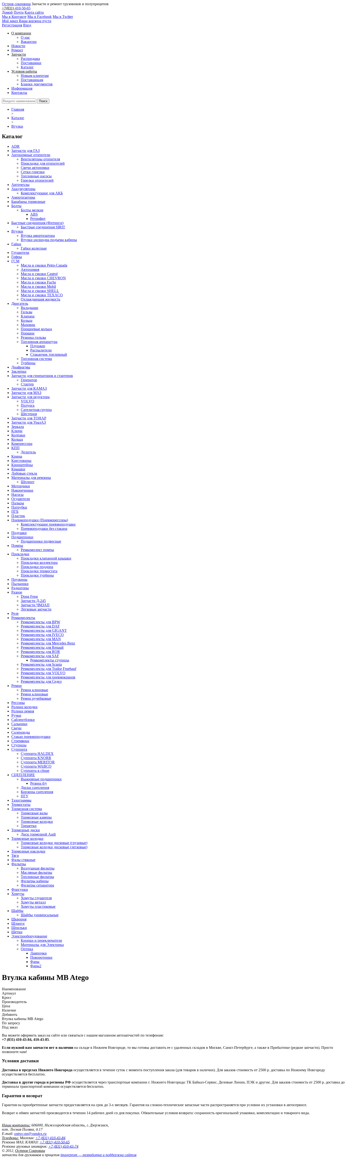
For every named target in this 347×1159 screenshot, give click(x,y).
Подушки (19, 533)
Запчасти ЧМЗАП (35, 605)
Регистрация (12, 25)
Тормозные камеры (36, 817)
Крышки (18, 469)
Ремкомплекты (23, 618)
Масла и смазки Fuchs (38, 282)
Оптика (27, 949)
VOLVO (27, 401)
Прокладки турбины (37, 575)
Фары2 (35, 966)
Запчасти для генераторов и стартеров (42, 376)
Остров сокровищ (16, 4)
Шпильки (19, 928)
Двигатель (19, 303)
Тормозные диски (25, 830)
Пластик (18, 516)
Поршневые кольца (36, 329)
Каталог (27, 67)
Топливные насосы (36, 176)
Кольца (26, 320)
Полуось (27, 405)
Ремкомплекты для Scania (41, 664)
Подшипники (22, 537)
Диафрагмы (20, 367)
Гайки (16, 244)
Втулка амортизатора (38, 236)
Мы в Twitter (63, 17)
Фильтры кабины (35, 881)
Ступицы (18, 745)
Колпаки (18, 435)
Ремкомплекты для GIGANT (44, 630)
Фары (34, 962)
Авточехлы (20, 185)
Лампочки (38, 953)
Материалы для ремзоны (31, 478)
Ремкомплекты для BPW (40, 622)
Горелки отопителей (37, 180)
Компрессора (21, 444)
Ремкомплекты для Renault (42, 647)
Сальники (19, 724)
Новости (18, 46)
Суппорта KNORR (36, 758)
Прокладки (20, 554)
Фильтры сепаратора (37, 885)
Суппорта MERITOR (38, 762)
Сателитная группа (36, 410)
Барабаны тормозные (28, 202)
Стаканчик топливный (48, 354)
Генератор (29, 380)
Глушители (20, 253)
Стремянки (20, 741)
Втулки (17, 126)
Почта (19, 12)
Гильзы (26, 312)
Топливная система (36, 359)
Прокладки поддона (37, 567)
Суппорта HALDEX (37, 754)
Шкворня (18, 919)
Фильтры (18, 864)
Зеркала (17, 427)
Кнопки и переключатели (41, 940)
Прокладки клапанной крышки (46, 558)
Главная (17, 109)
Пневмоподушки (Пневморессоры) (39, 520)
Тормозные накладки (28, 851)
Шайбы (17, 911)
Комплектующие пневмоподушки (48, 524)
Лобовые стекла (24, 473)
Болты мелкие (32, 210)
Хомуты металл (33, 902)
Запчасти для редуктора (30, 397)
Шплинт (27, 482)
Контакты (19, 93)
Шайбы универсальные (40, 915)
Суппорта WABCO (36, 766)
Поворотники (41, 957)
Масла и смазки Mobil (38, 287)
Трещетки (29, 826)
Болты (16, 206)
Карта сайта (34, 12)
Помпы (17, 546)
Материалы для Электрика (42, 945)
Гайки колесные (34, 248)
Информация (21, 88)
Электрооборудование (29, 936)
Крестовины (21, 461)
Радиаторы (20, 588)
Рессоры (18, 703)
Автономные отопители (30, 155)
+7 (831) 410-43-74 (63, 1146)
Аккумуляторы (23, 189)
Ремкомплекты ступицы (49, 660)
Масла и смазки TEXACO (42, 295)
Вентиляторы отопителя (40, 159)
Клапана (27, 316)
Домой (7, 12)
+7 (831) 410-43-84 (50, 1138)
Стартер (27, 384)
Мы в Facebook (39, 17)
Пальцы (17, 503)
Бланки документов (37, 84)
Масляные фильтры (36, 872)
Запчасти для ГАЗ (25, 151)
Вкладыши (29, 308)
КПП (15, 448)
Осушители (20, 499)
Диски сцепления (35, 788)
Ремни (16, 686)
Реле (15, 613)
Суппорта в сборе (35, 771)
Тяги (15, 856)
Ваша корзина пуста (26, 21)
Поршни (27, 333)
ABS (34, 214)
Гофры (16, 257)
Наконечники (22, 490)
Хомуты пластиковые (38, 906)
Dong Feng (29, 596)
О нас (25, 37)
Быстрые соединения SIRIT (43, 227)
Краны (16, 456)
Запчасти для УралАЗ (28, 422)
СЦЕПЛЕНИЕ (23, 775)
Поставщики (31, 63)
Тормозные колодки (37, 822)
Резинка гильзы (33, 337)
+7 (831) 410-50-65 (55, 1142)
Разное (16, 592)
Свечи (16, 728)
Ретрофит (38, 219)
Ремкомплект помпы (37, 550)
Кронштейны (22, 465)
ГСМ (15, 261)
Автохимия (30, 270)
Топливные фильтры (37, 877)
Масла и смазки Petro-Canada (44, 265)
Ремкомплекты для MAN (41, 639)
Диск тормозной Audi (38, 834)
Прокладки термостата (39, 571)
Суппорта (19, 749)
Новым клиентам (35, 76)
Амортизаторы (23, 197)
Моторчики (20, 486)
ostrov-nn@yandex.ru (30, 1134)
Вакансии (29, 42)
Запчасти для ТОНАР (28, 418)
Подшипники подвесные (41, 541)
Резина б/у (38, 783)
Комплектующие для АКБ (42, 193)
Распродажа (30, 59)
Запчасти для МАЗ (26, 393)
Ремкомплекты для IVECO (42, 635)
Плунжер (37, 346)
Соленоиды (20, 732)
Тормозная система (26, 809)
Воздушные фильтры (38, 868)
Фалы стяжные (23, 860)
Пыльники (20, 584)
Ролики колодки (24, 707)
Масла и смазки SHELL (40, 291)
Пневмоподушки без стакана (44, 529)
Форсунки (19, 889)
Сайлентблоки (23, 720)
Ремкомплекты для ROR (40, 652)
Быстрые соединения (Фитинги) (37, 223)
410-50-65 (22, 8)
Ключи (16, 431)
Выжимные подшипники (41, 779)
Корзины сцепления (37, 792)
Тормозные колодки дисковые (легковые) (54, 847)
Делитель (28, 452)
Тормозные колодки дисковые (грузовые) (54, 843)
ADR (15, 146)
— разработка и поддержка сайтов (98, 1155)
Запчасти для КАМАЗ (29, 388)
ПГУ (24, 796)
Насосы (17, 495)
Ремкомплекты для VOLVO (43, 673)
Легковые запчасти (36, 609)
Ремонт (17, 50)
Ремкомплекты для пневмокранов (48, 677)
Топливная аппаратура (39, 342)
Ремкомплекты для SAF (40, 656)
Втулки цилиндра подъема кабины (49, 240)
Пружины (19, 579)
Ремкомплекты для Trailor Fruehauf (48, 669)
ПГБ (14, 512)
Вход (27, 25)
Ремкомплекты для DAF (40, 626)
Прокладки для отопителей (43, 163)
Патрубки (19, 507)
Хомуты (17, 894)
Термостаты (20, 805)
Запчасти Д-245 (33, 601)
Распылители (41, 350)
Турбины (28, 363)
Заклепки (18, 371)
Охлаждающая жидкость (40, 299)
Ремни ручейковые (36, 698)
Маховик (28, 325)
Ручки (16, 715)
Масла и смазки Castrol (39, 274)
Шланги (18, 923)
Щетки (16, 932)
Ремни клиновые (34, 690)
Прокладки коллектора (39, 563)
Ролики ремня (22, 711)
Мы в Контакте (14, 17)
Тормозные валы (34, 813)
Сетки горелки (33, 172)
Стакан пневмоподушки (31, 737)
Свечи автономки (35, 168)
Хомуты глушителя (36, 898)
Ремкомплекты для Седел (41, 681)
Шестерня (29, 414)
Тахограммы (21, 800)
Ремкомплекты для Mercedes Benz (48, 643)
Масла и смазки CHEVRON (43, 278)
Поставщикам (32, 80)
